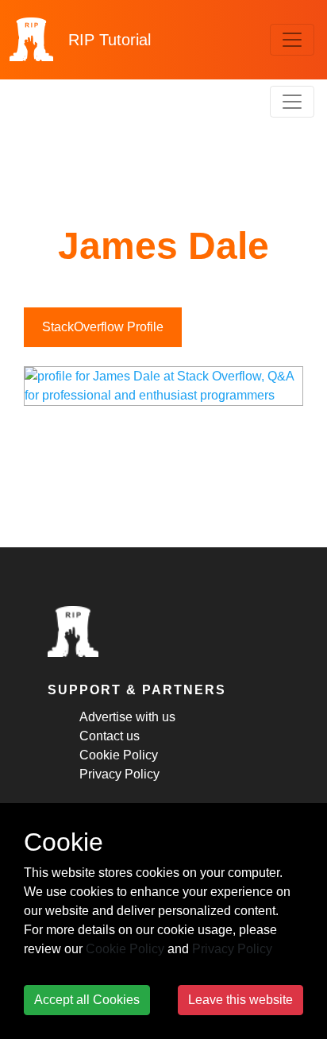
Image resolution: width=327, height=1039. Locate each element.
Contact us (109, 736)
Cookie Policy (118, 755)
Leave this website (240, 999)
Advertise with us (127, 717)
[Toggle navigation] (292, 40)
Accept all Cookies (87, 999)
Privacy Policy (119, 774)
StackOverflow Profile (103, 327)
